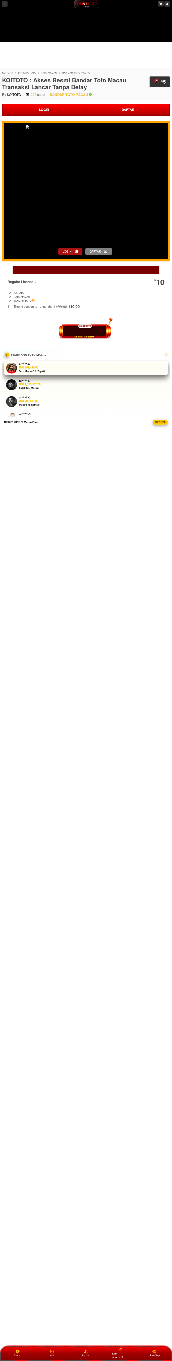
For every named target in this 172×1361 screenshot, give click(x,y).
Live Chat (154, 1355)
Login (52, 1355)
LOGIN (44, 109)
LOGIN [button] (67, 251)
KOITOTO (7, 72)
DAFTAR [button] (95, 251)
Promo (17, 1355)
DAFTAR (128, 109)
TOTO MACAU (48, 72)
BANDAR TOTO (27, 72)
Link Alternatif (117, 1355)
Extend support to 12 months (47, 306)
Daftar (86, 1355)
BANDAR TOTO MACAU (76, 72)
